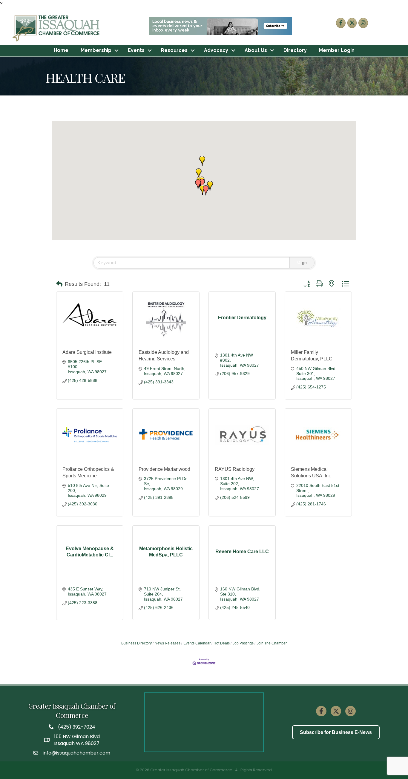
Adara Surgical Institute (87, 352)
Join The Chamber (272, 643)
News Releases (167, 643)
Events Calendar (197, 643)
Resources (174, 50)
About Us (256, 50)
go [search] (304, 262)
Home (61, 50)
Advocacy (216, 50)
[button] (198, 184)
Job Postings (243, 643)
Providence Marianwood (164, 469)
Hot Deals (222, 643)
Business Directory (136, 643)
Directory (295, 50)
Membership (96, 50)
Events (136, 50)
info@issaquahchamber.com (76, 752)
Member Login (337, 50)
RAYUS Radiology (234, 469)
